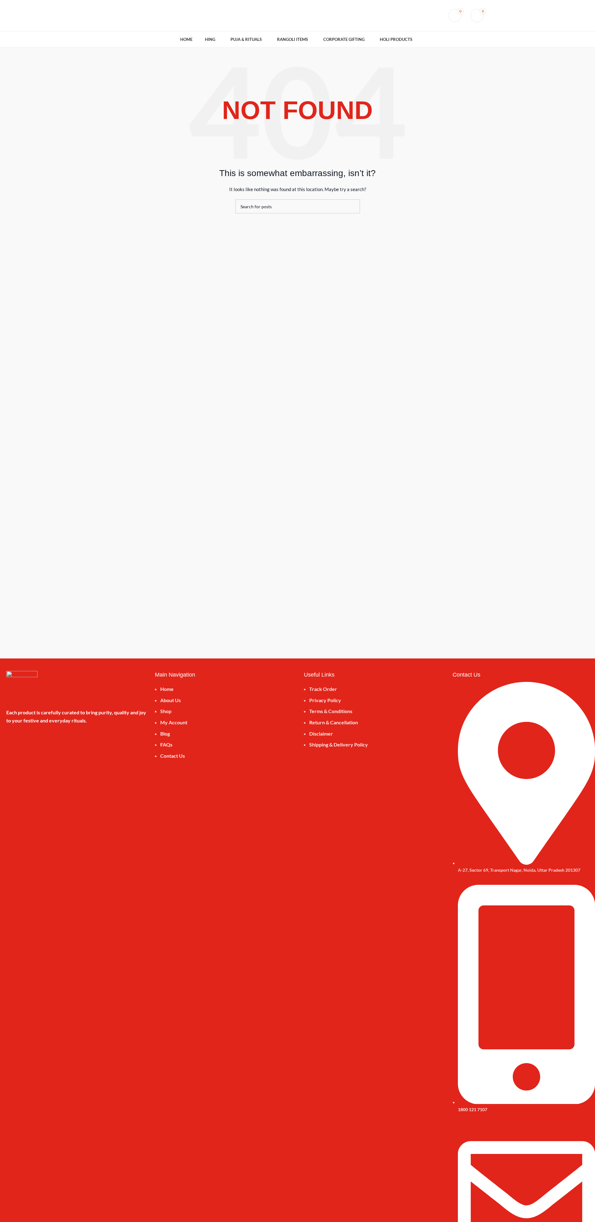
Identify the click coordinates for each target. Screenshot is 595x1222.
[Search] (436, 15)
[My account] (425, 15)
